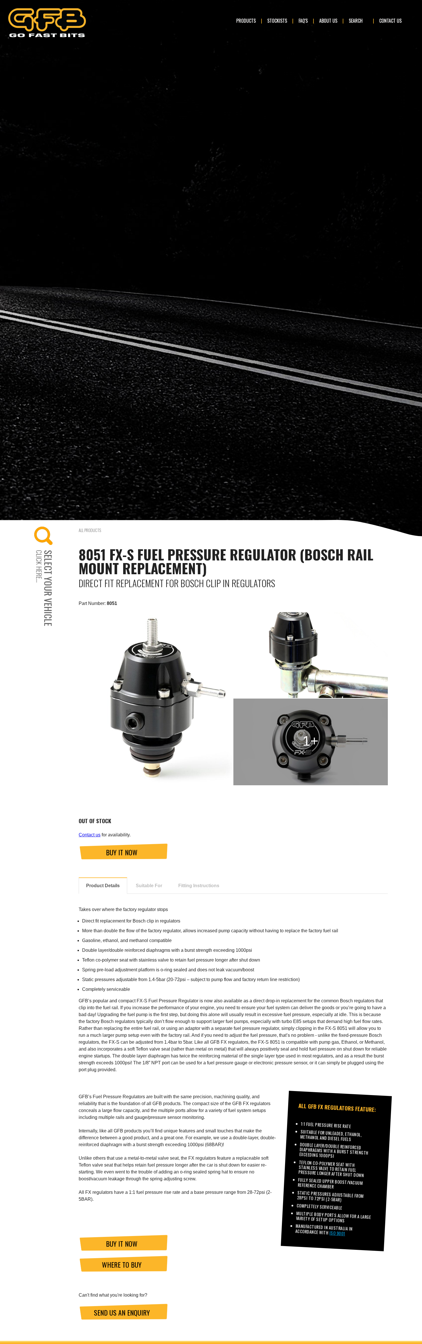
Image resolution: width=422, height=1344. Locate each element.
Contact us (89, 834)
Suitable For (149, 885)
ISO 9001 (337, 1233)
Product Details (103, 885)
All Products (90, 530)
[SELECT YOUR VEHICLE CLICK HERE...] (55, 536)
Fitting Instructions (198, 885)
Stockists (277, 20)
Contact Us (390, 20)
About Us (328, 20)
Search (356, 20)
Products (246, 20)
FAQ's (303, 20)
